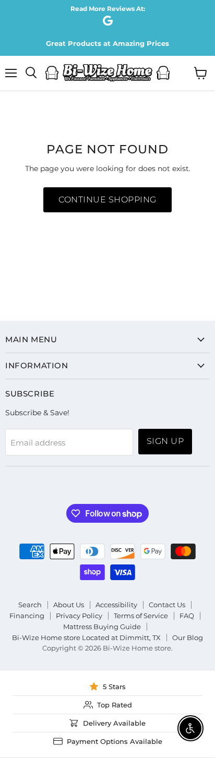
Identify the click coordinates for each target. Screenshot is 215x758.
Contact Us (167, 604)
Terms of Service (141, 615)
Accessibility (116, 604)
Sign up (165, 441)
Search (30, 604)
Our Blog (187, 637)
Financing (26, 615)
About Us (68, 604)
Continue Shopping (107, 199)
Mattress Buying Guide (102, 626)
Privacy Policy (79, 615)
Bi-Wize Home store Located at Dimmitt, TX (86, 637)
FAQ (187, 615)
